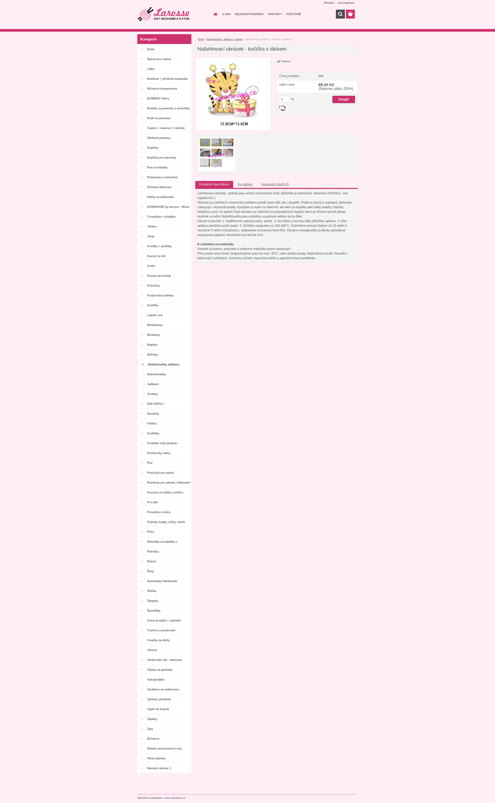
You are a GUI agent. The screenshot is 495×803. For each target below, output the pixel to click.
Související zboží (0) (275, 184)
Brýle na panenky (159, 118)
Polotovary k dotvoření (162, 177)
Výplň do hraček (158, 709)
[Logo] (163, 14)
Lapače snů (155, 315)
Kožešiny (153, 285)
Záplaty (152, 719)
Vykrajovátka (155, 679)
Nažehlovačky (156, 374)
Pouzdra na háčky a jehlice (165, 492)
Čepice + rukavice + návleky (166, 128)
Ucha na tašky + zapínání (164, 620)
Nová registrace (346, 3)
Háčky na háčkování (160, 197)
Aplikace (153, 384)
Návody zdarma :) (159, 768)
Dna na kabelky (157, 167)
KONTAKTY (275, 14)
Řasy (150, 571)
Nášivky (152, 354)
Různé (151, 561)
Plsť (150, 462)
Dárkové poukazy (159, 137)
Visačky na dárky (158, 640)
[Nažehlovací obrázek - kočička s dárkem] (233, 59)
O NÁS (226, 14)
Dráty (150, 49)
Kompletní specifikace (214, 184)
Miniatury (153, 334)
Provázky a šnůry (159, 512)
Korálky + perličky (159, 246)
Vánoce (152, 650)
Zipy (150, 728)
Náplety (152, 344)
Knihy (151, 265)
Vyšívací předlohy (159, 699)
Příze (150, 531)
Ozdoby (152, 394)
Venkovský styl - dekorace (164, 659)
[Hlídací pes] (282, 107)
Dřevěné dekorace (159, 187)
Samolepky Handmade (162, 581)
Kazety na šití (156, 256)
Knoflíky (152, 305)
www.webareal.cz (174, 797)
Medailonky (155, 325)
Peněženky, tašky (158, 453)
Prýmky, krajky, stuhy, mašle (166, 522)
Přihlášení (329, 3)
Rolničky (153, 551)
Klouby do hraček (159, 275)
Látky (150, 68)
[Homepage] (215, 14)
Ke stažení (245, 184)
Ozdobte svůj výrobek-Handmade (162, 444)
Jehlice (152, 226)
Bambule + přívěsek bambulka (167, 78)
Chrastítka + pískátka (161, 216)
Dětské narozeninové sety (164, 748)
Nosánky (153, 413)
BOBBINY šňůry (158, 98)
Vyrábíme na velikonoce (163, 689)
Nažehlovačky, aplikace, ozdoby (164, 366)
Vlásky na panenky (159, 669)
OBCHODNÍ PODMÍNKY (249, 14)
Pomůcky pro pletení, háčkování (168, 482)
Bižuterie (153, 738)
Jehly (150, 236)
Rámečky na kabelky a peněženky (162, 543)
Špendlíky (153, 610)
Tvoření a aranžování (161, 630)
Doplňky (152, 147)
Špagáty (152, 600)
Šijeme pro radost (159, 59)
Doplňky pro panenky (161, 157)
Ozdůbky (153, 433)
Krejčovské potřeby (160, 295)
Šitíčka (151, 590)
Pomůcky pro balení (160, 472)
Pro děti (152, 502)
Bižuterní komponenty (162, 88)
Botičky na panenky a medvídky (168, 108)
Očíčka (151, 423)
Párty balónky (156, 758)
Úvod (201, 39)
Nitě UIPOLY (155, 403)
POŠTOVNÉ (293, 14)
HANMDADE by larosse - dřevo (168, 206)
